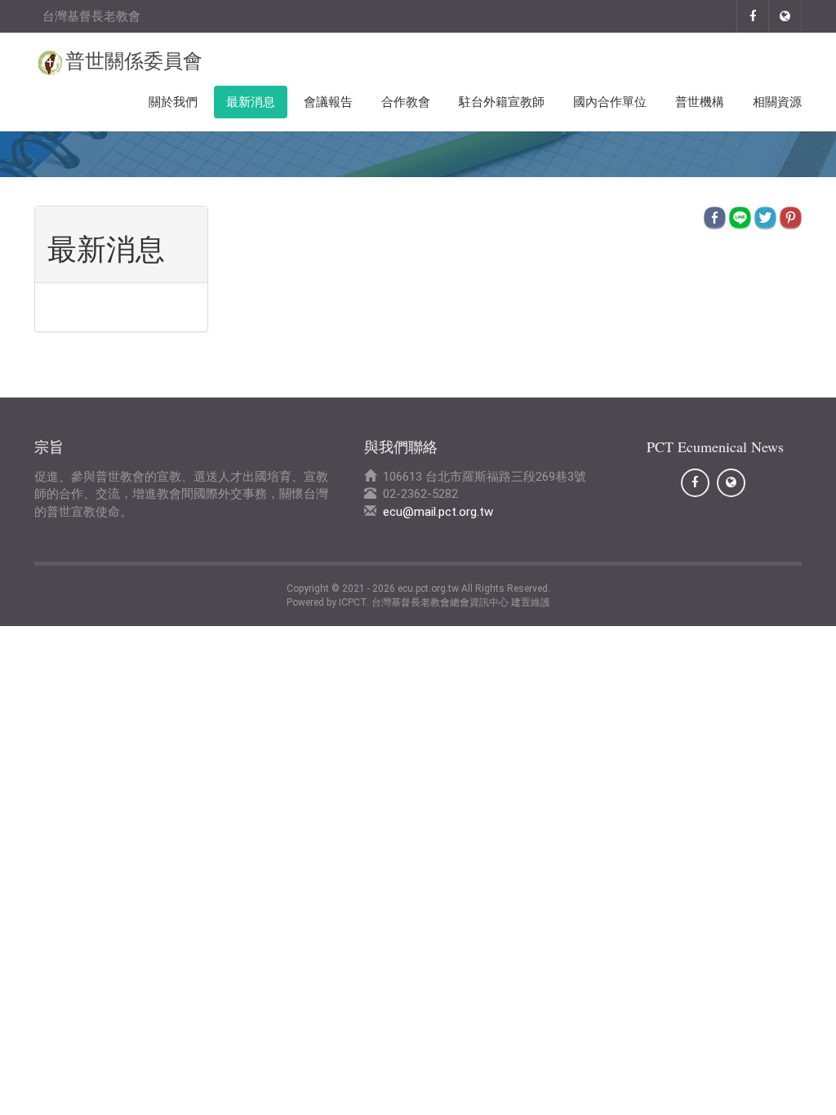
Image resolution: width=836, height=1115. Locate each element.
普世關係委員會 (133, 61)
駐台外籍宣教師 (502, 102)
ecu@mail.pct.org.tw (438, 511)
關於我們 (173, 102)
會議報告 (328, 102)
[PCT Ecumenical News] (752, 16)
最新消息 (250, 102)
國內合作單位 (610, 102)
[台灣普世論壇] (785, 16)
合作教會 (405, 102)
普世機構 (699, 102)
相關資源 (777, 102)
